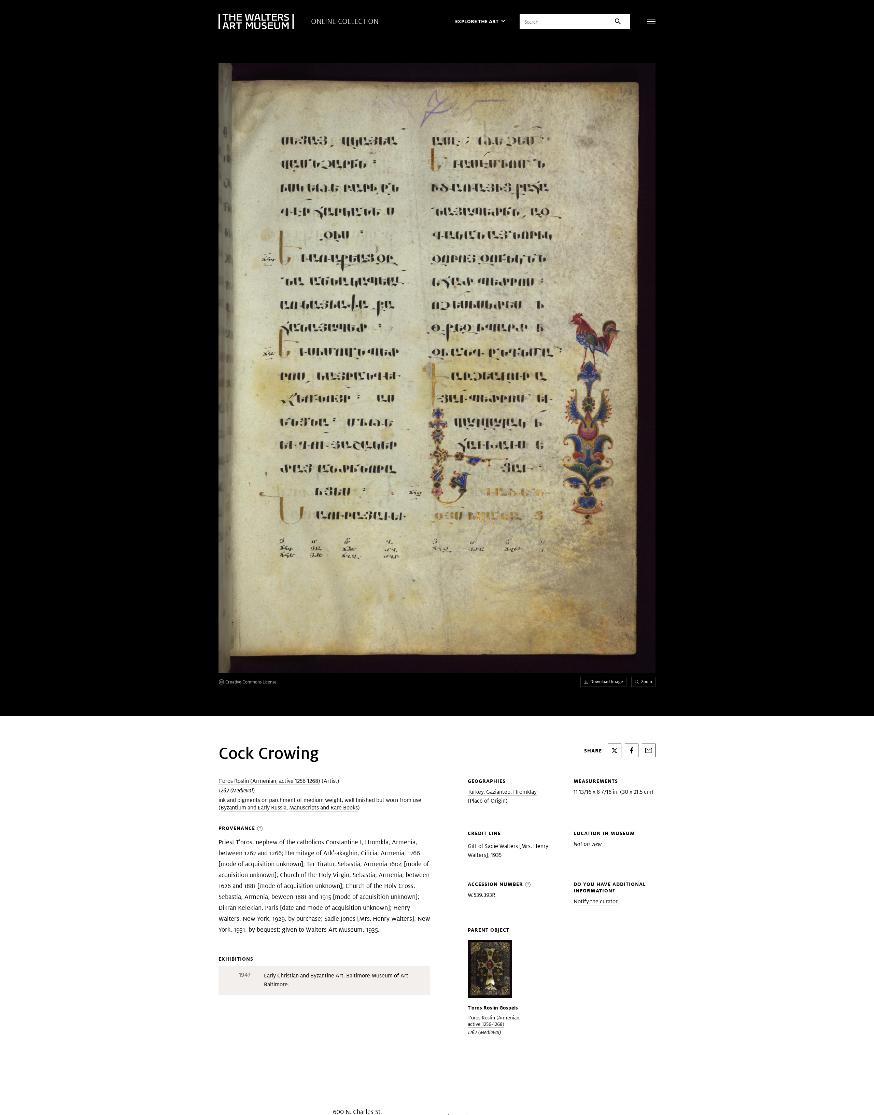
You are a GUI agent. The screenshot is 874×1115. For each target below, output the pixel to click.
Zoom (646, 681)
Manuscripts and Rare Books (323, 807)
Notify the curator (596, 901)
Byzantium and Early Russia (253, 807)
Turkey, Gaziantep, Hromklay (502, 791)
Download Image (606, 681)
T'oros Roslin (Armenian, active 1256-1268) (269, 781)
